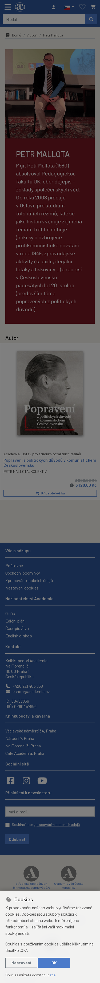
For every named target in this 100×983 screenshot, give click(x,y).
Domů (16, 35)
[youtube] (42, 780)
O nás (10, 613)
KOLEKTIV (39, 471)
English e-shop (18, 635)
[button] (69, 7)
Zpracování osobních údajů (29, 580)
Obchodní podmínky (22, 572)
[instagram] (26, 780)
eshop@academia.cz (31, 691)
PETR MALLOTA (16, 471)
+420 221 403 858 (27, 686)
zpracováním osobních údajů (57, 824)
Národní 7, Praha (19, 738)
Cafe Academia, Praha (24, 753)
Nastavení (21, 962)
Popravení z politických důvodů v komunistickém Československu (49, 462)
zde (52, 975)
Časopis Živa (17, 628)
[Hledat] (91, 19)
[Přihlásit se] (55, 7)
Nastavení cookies (22, 587)
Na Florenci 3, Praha (23, 745)
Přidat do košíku (53, 493)
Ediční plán (15, 620)
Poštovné (14, 565)
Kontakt (13, 646)
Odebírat (17, 839)
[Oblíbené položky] (82, 7)
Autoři (32, 35)
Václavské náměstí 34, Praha (30, 730)
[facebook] (10, 780)
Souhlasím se (46, 824)
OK (54, 962)
